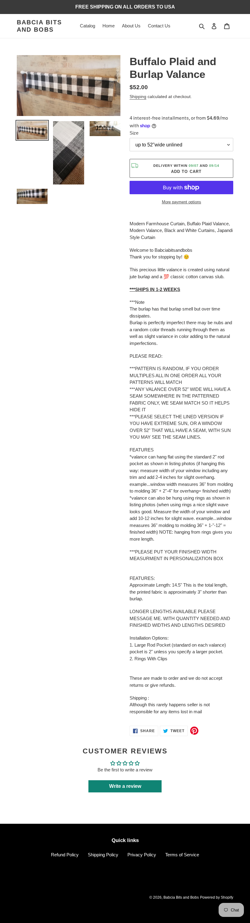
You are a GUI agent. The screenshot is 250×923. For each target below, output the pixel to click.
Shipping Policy (103, 854)
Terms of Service (182, 854)
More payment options (181, 202)
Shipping (138, 96)
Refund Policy (65, 854)
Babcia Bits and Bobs (39, 26)
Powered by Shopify (216, 897)
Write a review (125, 786)
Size (134, 132)
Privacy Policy (141, 854)
